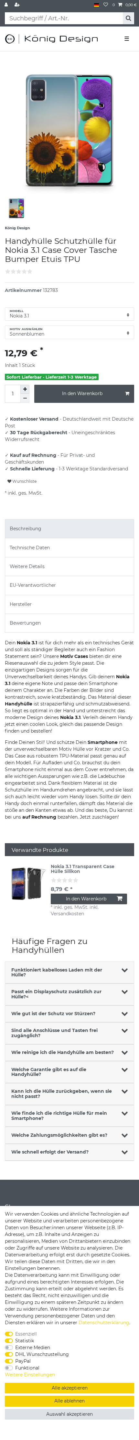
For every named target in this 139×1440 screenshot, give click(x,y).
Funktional (27, 1368)
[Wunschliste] (105, 5)
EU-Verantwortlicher (33, 585)
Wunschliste (24, 481)
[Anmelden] (6, 5)
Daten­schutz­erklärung (104, 1323)
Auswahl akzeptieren (69, 1414)
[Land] (96, 5)
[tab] (69, 528)
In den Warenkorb (82, 393)
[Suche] (128, 18)
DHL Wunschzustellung (42, 1354)
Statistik (24, 1341)
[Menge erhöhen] (24, 389)
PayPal (23, 1361)
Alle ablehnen (69, 1401)
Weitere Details (27, 566)
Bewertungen (25, 623)
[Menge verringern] (24, 398)
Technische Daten (30, 548)
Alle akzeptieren (70, 1388)
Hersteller (21, 604)
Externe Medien (32, 1347)
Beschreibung (25, 529)
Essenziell (26, 1334)
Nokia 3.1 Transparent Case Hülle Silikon (82, 869)
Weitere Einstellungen (30, 1375)
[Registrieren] (17, 5)
